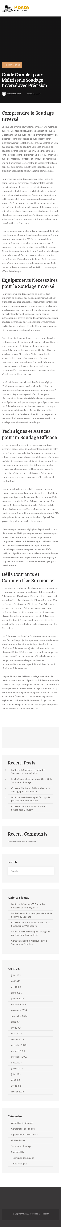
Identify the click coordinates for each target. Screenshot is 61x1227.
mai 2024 (15, 1021)
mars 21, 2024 (34, 93)
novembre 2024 (19, 1010)
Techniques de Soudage (22, 1157)
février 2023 (17, 1091)
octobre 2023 (18, 1051)
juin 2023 (16, 1074)
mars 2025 (16, 992)
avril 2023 (16, 1086)
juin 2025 (16, 975)
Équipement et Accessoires (24, 1134)
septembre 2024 (19, 1016)
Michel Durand (14, 93)
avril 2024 (16, 1027)
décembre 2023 (19, 1045)
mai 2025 (15, 981)
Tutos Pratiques (12, 65)
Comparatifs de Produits (23, 1128)
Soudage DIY (17, 1152)
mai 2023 (15, 1080)
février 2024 (17, 1039)
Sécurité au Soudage (21, 1146)
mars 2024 (16, 1033)
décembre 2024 (19, 1004)
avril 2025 (16, 987)
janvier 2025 (17, 998)
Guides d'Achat (18, 1140)
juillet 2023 (17, 1068)
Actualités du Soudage (22, 1123)
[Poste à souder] (16, 8)
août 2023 (16, 1062)
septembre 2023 (19, 1056)
